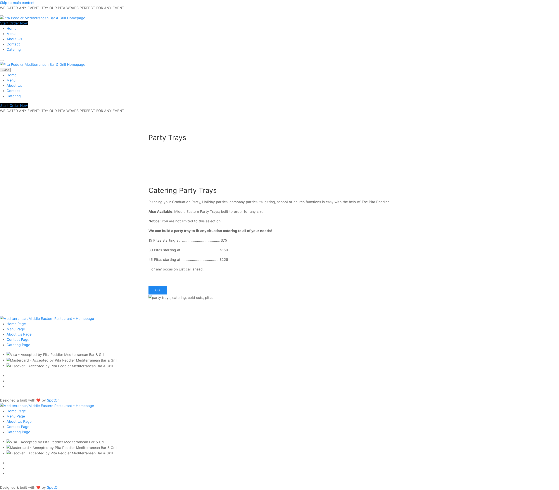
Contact (13, 44)
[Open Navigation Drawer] (1, 60)
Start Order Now (14, 23)
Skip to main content (17, 2)
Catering (14, 49)
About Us (14, 39)
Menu (11, 33)
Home (11, 28)
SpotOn (53, 400)
